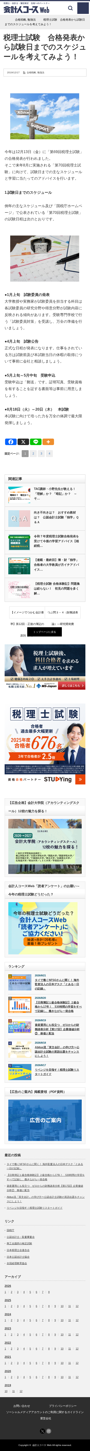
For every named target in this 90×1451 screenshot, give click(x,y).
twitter (42, 1431)
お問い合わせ (21, 1406)
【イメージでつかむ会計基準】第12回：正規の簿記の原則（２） (27, 614)
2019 (8, 1385)
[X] (23, 442)
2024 (8, 1314)
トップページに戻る (44, 631)
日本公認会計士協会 (18, 1256)
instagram (48, 1431)
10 (62, 1306)
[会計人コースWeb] (26, 11)
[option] (45, 667)
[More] (48, 442)
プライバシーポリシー (63, 1406)
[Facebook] (11, 442)
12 (77, 1306)
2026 (8, 1286)
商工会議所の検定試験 (19, 1243)
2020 (8, 1371)
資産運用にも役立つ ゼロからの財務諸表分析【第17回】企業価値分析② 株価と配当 (57, 1029)
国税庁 (10, 1230)
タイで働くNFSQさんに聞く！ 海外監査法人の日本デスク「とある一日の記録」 (57, 984)
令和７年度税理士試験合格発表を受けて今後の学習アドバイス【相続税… (56, 541)
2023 (8, 1328)
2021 (8, 1357)
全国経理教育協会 (17, 1263)
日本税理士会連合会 (18, 1250)
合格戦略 (31, 72)
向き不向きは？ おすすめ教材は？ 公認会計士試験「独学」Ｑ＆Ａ (56, 517)
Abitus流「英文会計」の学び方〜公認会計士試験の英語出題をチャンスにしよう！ (57, 1052)
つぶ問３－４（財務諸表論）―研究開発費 (63, 614)
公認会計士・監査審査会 (21, 1237)
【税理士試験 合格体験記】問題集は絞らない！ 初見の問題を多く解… (57, 588)
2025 (8, 1300)
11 (69, 1306)
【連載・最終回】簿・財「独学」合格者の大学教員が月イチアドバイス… (56, 564)
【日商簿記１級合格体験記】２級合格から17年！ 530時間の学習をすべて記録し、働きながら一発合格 (58, 1007)
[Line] (36, 442)
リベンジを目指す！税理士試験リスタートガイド (57, 1072)
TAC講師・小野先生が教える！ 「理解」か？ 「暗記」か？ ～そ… (56, 493)
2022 (8, 1342)
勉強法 (40, 72)
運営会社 (45, 1418)
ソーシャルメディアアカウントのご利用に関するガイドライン (45, 1412)
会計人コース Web (42, 1445)
